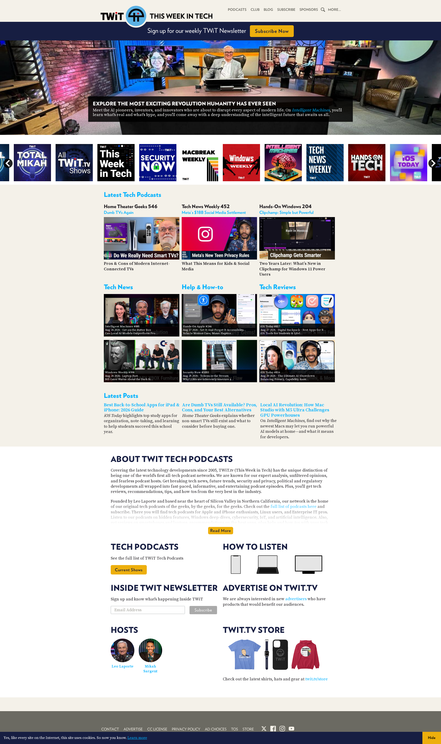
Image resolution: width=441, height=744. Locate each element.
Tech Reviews (277, 287)
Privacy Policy (186, 729)
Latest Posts (121, 395)
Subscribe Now (272, 31)
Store (248, 729)
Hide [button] (431, 738)
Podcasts (237, 10)
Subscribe (286, 10)
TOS (234, 729)
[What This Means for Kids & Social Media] (219, 258)
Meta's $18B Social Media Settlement (214, 212)
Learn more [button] (137, 738)
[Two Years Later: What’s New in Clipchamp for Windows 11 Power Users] (297, 258)
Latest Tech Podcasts (132, 194)
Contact (110, 729)
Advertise (133, 729)
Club (255, 10)
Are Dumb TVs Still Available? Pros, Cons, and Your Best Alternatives (219, 407)
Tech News (118, 287)
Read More (220, 530)
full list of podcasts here (294, 506)
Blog (268, 10)
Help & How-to (202, 287)
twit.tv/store (316, 679)
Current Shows (129, 569)
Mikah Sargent (150, 668)
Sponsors (309, 10)
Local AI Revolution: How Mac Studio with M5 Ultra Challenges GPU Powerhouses (294, 410)
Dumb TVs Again (118, 212)
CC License (157, 729)
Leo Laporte (122, 666)
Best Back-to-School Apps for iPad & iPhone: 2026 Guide (142, 407)
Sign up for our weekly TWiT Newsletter (218, 30)
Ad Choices (215, 729)
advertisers (296, 599)
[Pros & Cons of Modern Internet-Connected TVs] (141, 258)
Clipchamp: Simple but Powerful (286, 212)
